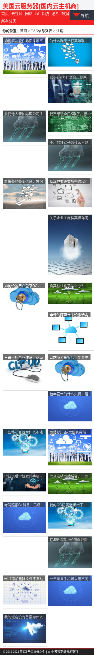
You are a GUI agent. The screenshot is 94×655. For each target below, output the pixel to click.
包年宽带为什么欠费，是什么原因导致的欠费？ (69, 394)
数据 (65, 14)
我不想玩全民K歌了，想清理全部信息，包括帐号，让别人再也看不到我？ (68, 114)
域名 (55, 14)
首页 (5, 14)
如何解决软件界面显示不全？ (23, 41)
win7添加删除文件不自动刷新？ (23, 579)
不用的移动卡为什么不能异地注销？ (69, 143)
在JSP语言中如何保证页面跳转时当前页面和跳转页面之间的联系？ (69, 540)
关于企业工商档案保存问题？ (69, 218)
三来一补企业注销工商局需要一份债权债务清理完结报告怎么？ (23, 357)
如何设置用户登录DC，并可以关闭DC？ (22, 286)
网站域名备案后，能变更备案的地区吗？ (69, 357)
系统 (45, 14)
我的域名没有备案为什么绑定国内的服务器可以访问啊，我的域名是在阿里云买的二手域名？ (23, 617)
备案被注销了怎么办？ (67, 285)
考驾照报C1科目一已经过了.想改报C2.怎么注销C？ (23, 505)
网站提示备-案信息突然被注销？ (68, 432)
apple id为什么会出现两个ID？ (68, 77)
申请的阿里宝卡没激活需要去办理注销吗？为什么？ (69, 315)
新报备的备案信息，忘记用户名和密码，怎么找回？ (23, 182)
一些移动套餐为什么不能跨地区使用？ (23, 432)
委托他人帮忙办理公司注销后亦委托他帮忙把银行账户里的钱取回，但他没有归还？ (23, 114)
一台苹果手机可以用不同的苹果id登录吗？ (69, 579)
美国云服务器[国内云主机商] (41, 6)
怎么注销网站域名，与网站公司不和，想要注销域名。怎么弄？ (69, 476)
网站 (29, 14)
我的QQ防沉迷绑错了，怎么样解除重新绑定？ (68, 505)
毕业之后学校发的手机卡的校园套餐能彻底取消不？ (23, 476)
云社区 (17, 14)
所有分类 (8, 21)
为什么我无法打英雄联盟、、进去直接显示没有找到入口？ (68, 41)
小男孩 (55, 651)
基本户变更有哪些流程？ (69, 181)
